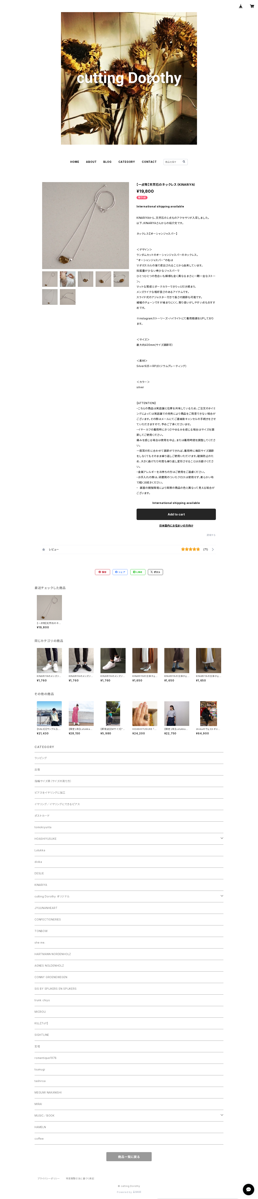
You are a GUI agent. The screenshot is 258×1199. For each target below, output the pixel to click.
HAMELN (40, 1127)
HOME (74, 161)
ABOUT (91, 161)
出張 (37, 769)
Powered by (125, 1192)
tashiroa (40, 1081)
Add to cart (176, 514)
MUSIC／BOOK (45, 1115)
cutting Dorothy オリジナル (52, 896)
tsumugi (40, 1069)
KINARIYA (41, 884)
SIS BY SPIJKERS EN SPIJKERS (56, 988)
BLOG (107, 161)
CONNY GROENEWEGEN (51, 977)
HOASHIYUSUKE (46, 838)
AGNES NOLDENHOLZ (49, 965)
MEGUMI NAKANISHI (48, 1092)
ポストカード (42, 815)
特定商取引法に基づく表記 (80, 1178)
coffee (39, 1138)
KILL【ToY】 (41, 1023)
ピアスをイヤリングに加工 (50, 792)
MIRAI (38, 1104)
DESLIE (39, 873)
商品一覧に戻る (129, 1157)
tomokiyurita (43, 827)
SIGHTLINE (42, 1034)
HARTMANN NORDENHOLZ (53, 954)
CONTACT (149, 161)
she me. (40, 942)
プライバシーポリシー (49, 1178)
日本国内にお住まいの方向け (176, 525)
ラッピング (41, 758)
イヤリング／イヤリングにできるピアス (57, 804)
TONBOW (41, 931)
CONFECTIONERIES (48, 919)
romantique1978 (46, 1057)
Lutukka (40, 850)
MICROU (40, 1011)
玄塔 (37, 1046)
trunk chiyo (42, 1000)
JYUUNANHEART (46, 908)
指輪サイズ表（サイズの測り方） (53, 781)
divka (38, 861)
